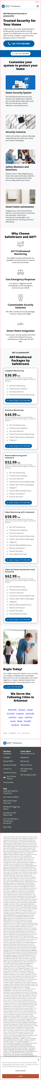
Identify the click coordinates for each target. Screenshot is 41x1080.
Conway (30, 710)
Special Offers (8, 761)
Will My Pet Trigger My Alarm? (11, 808)
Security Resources (27, 753)
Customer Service (10, 772)
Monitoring (24, 761)
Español (37, 2)
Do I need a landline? (11, 797)
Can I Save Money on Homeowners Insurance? (11, 821)
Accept (20, 1076)
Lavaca (20, 717)
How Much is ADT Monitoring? (9, 814)
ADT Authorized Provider (26, 770)
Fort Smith (11, 713)
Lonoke (13, 721)
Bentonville (12, 710)
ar (19, 733)
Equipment (24, 757)
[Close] (38, 1059)
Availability (7, 753)
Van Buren (15, 725)
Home (5, 733)
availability (12, 733)
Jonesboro (12, 717)
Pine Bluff (27, 721)
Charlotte (21, 710)
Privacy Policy (8, 782)
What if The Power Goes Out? (10, 802)
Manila (19, 721)
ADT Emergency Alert (28, 775)
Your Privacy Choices (11, 777)
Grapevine (20, 713)
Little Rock (28, 717)
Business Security (9, 765)
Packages (6, 757)
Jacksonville (30, 713)
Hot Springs (25, 725)
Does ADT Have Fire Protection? (10, 792)
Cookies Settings (20, 1070)
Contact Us (7, 769)
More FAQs (7, 827)
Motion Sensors (26, 765)
